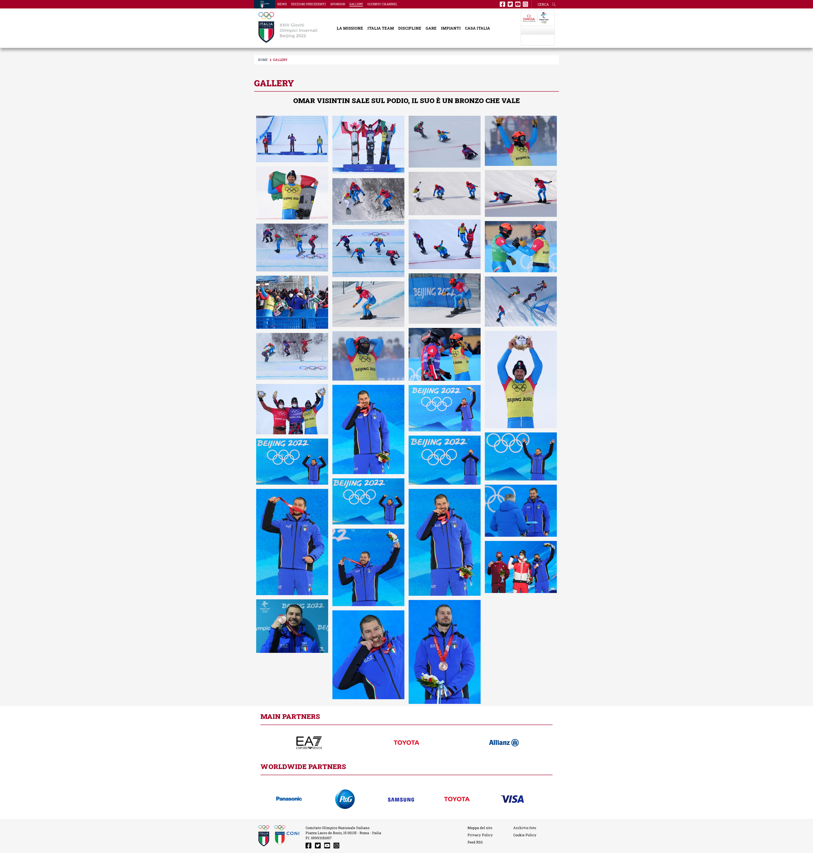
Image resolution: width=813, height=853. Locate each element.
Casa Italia (477, 28)
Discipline (409, 28)
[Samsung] (401, 799)
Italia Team (380, 28)
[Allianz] (504, 742)
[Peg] (344, 799)
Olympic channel (382, 4)
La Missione (350, 28)
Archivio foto (524, 827)
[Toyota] (406, 742)
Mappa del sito (479, 827)
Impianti (451, 28)
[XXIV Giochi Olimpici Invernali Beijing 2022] (288, 28)
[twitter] (510, 4)
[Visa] (512, 799)
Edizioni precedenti (308, 4)
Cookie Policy (524, 835)
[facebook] (502, 4)
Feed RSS (475, 842)
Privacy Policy (480, 835)
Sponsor (337, 4)
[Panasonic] (289, 799)
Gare (431, 28)
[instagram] (525, 4)
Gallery (356, 4)
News (282, 4)
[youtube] (518, 4)
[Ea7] (309, 742)
